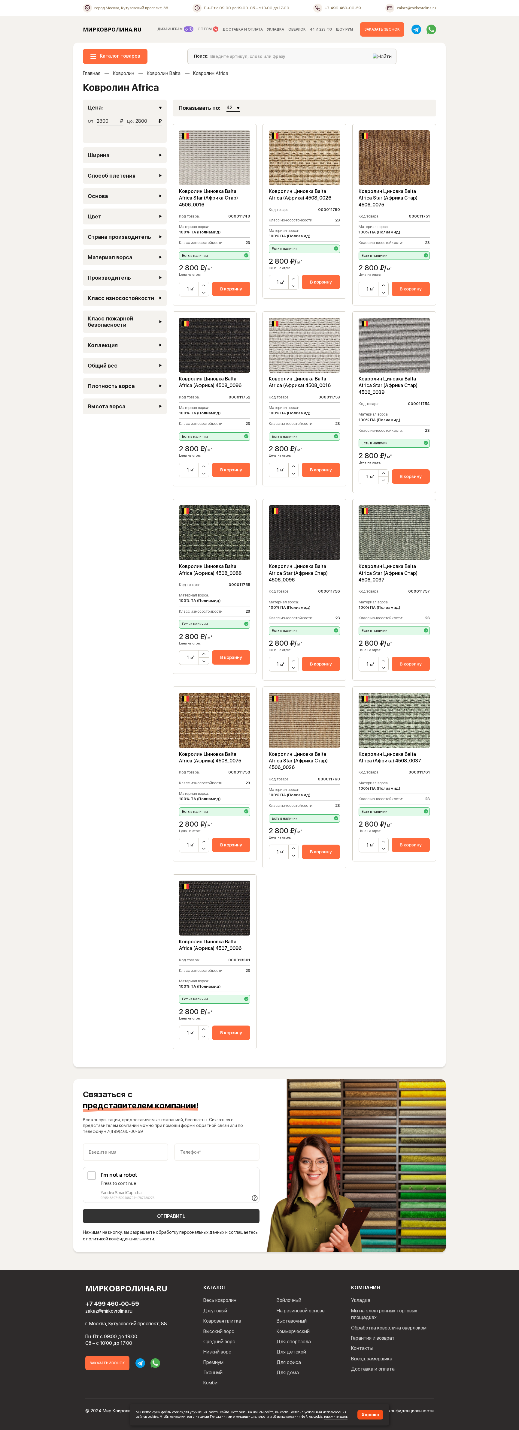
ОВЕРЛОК (297, 29)
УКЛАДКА (275, 29)
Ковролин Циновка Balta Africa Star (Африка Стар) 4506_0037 (388, 573)
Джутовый (215, 1311)
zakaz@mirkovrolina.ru (108, 1311)
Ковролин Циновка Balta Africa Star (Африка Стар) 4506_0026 (298, 761)
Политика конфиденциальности (400, 1410)
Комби (210, 1383)
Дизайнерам (170, 29)
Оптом (205, 29)
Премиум (213, 1362)
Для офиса (289, 1362)
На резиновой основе (301, 1311)
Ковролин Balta (164, 73)
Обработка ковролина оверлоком (388, 1328)
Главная (91, 73)
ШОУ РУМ (344, 29)
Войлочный (289, 1300)
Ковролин (123, 73)
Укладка (360, 1300)
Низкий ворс (217, 1352)
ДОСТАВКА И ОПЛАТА (243, 29)
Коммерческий (293, 1331)
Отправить (171, 1216)
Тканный (213, 1372)
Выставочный (292, 1321)
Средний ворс (219, 1341)
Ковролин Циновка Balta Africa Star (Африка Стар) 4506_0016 (208, 198)
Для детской (291, 1352)
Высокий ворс (218, 1331)
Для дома (288, 1372)
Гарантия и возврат (373, 1338)
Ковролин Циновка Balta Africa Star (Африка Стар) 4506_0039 (388, 385)
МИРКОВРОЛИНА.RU (112, 29)
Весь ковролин (219, 1300)
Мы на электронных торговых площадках (384, 1314)
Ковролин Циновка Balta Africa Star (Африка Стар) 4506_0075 (388, 198)
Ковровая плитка (222, 1321)
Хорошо (370, 1414)
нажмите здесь (336, 1416)
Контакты (362, 1348)
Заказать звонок (382, 29)
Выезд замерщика (371, 1359)
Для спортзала (294, 1341)
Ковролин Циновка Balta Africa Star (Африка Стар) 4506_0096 (298, 573)
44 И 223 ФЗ (321, 29)
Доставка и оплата (373, 1369)
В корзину (231, 289)
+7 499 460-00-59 (112, 1303)
